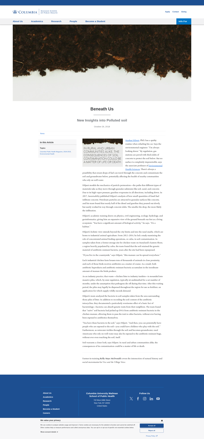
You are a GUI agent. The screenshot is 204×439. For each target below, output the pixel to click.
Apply (167, 12)
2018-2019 (67, 151)
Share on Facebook (154, 133)
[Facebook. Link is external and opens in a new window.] (138, 399)
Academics (48, 397)
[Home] (35, 12)
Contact (175, 12)
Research (47, 401)
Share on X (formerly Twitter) (157, 133)
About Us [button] (18, 21)
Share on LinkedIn (160, 133)
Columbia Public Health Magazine (51, 151)
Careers (46, 413)
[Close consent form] (162, 420)
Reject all (151, 430)
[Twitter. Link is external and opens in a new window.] (131, 399)
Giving (183, 12)
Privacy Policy (151, 436)
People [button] (73, 21)
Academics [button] (37, 21)
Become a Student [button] (95, 21)
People (46, 405)
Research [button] (56, 21)
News (42, 133)
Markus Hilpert (132, 140)
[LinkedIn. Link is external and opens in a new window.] (151, 399)
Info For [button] (183, 21)
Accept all (151, 425)
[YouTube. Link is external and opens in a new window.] (158, 399)
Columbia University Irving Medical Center (102, 2)
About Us (47, 393)
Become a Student (51, 409)
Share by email (164, 133)
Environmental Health (47, 154)
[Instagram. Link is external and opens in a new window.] (144, 399)
